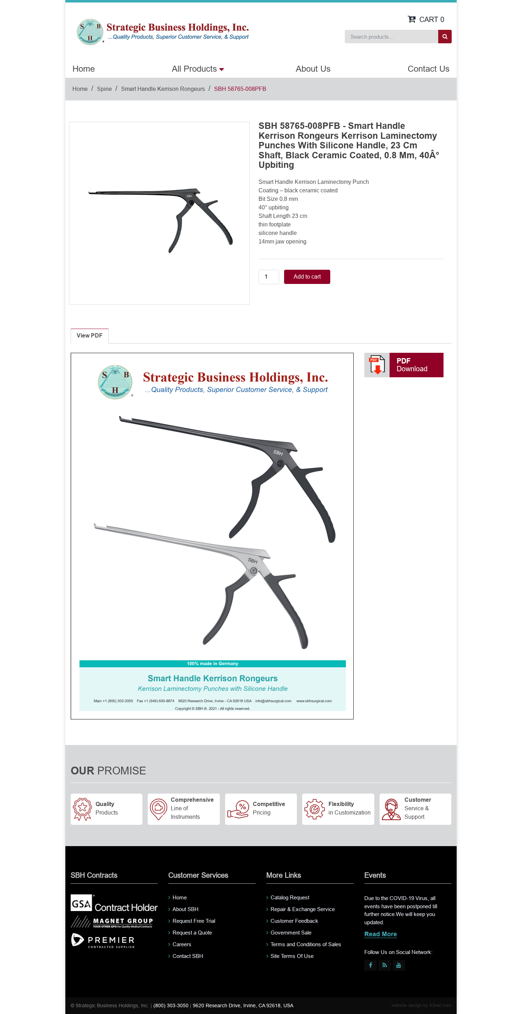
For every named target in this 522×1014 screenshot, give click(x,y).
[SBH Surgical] (162, 31)
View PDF (90, 336)
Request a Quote (192, 933)
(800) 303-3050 (171, 1005)
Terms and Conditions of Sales (306, 944)
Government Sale (291, 933)
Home (83, 68)
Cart (431, 19)
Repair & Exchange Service (303, 909)
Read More (380, 935)
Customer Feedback (294, 921)
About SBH (186, 909)
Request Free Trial (194, 921)
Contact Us (429, 68)
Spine (104, 89)
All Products (194, 68)
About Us (313, 68)
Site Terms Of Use (292, 956)
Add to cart (307, 277)
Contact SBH (188, 956)
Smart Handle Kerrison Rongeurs (163, 89)
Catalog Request (290, 897)
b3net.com (440, 1005)
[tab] (90, 336)
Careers (182, 944)
